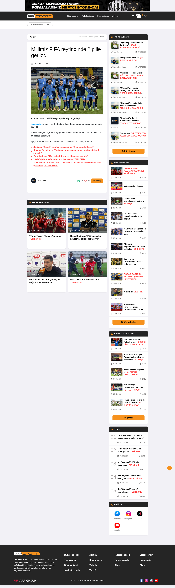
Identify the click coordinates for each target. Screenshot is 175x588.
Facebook (117, 519)
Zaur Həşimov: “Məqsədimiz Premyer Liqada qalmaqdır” (60, 156)
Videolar (115, 16)
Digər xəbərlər (103, 16)
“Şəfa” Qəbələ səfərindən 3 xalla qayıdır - (59, 159)
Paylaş (96, 181)
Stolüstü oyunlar (72, 570)
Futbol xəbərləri (88, 16)
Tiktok (140, 519)
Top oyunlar (70, 560)
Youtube (117, 530)
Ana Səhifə (83, 37)
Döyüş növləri (71, 565)
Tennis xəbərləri (122, 560)
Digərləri (128, 418)
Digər (117, 565)
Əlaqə (142, 565)
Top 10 (92, 570)
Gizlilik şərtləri (146, 555)
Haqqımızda (145, 560)
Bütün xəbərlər (73, 16)
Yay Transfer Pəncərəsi (40, 25)
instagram (128, 519)
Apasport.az (37, 124)
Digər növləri (95, 560)
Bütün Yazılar (128, 151)
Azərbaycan (93, 37)
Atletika (93, 555)
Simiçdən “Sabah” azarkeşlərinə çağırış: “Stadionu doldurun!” (63, 147)
